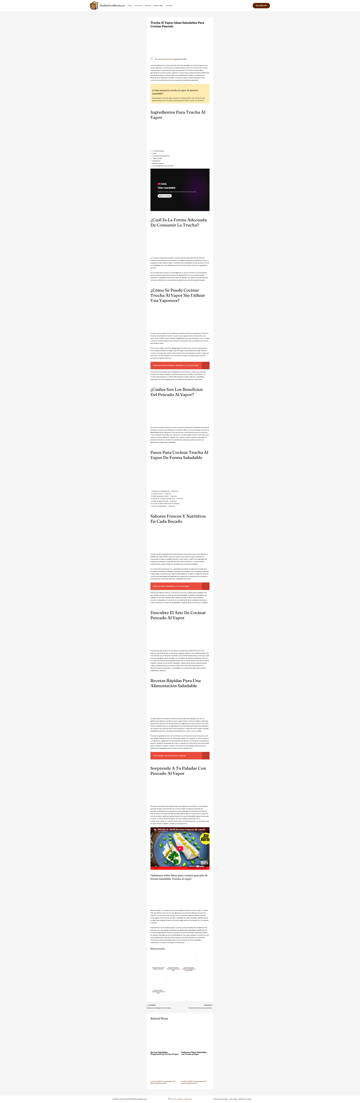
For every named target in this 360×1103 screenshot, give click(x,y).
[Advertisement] (180, 43)
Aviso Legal (233, 1099)
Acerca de (138, 5)
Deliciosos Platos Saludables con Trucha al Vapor (194, 1053)
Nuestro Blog (158, 5)
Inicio (130, 5)
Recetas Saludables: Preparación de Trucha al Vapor (164, 1053)
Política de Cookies (244, 1099)
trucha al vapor (167, 1081)
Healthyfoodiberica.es (112, 5)
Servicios (148, 5)
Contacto (169, 5)
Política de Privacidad (220, 1099)
